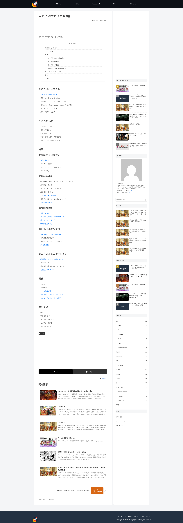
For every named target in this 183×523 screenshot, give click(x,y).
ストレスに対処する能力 (48, 94)
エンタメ (48, 78)
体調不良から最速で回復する (57, 68)
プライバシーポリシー (122, 421)
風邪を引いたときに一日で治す (50, 234)
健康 (46, 54)
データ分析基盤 (45, 291)
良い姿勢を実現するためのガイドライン (53, 216)
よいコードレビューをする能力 (50, 298)
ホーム (120, 516)
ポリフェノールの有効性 (48, 195)
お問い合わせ (120, 417)
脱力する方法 (44, 213)
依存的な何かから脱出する (56, 58)
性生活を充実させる (47, 224)
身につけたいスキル (51, 48)
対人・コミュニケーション (53, 71)
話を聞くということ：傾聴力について (53, 259)
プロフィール (120, 425)
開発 (46, 75)
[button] (90, 371)
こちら (132, 190)
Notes (42, 333)
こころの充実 (49, 51)
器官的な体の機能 (53, 61)
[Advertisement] (73, 27)
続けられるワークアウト (48, 220)
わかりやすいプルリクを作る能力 (51, 294)
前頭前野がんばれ (46, 202)
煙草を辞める (44, 160)
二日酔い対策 (44, 245)
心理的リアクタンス (47, 270)
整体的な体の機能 (53, 65)
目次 (70, 44)
